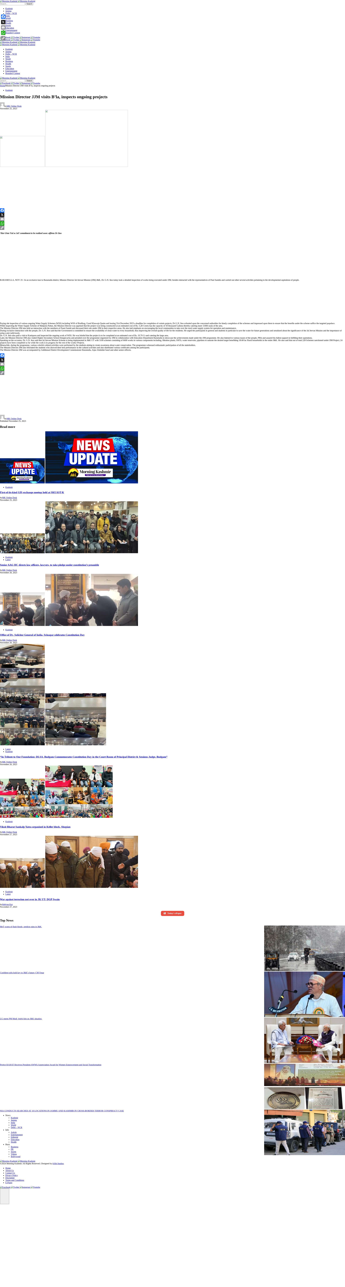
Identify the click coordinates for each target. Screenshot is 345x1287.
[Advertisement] (46, 188)
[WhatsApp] (172, 223)
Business (9, 21)
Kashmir (9, 8)
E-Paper (8, 1182)
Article (14, 1132)
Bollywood (15, 1156)
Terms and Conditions (14, 1180)
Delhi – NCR (11, 13)
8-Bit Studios (58, 1163)
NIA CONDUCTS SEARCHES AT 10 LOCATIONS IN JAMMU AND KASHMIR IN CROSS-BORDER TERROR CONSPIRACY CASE (62, 1111)
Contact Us (10, 1173)
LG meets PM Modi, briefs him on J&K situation (21, 1019)
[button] (4, 1196)
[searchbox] (12, 3)
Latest (8, 560)
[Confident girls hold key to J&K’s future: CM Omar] (304, 995)
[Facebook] (172, 210)
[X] (172, 215)
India (7, 16)
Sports (8, 25)
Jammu (8, 11)
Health (8, 23)
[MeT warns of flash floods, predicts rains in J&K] (304, 949)
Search (29, 4)
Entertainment (11, 30)
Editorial (14, 1137)
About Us (9, 1170)
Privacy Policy (11, 1175)
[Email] (172, 219)
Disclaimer (10, 1178)
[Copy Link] (172, 228)
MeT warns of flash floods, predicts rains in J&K (21, 927)
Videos (14, 1154)
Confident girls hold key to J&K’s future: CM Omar (22, 973)
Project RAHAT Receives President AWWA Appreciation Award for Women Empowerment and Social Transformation (50, 1065)
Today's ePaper (174, 913)
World (8, 18)
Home (2, 86)
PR (12, 1149)
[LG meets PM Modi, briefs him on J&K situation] (304, 1041)
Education (9, 28)
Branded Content (12, 33)
